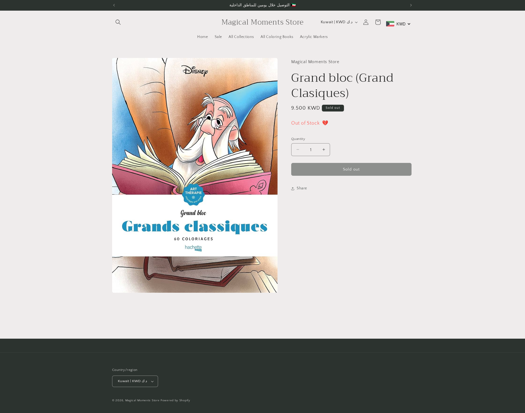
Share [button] (302, 188)
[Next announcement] (411, 5)
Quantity (298, 138)
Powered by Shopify (175, 400)
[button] (118, 22)
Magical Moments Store (142, 400)
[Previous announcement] (114, 5)
